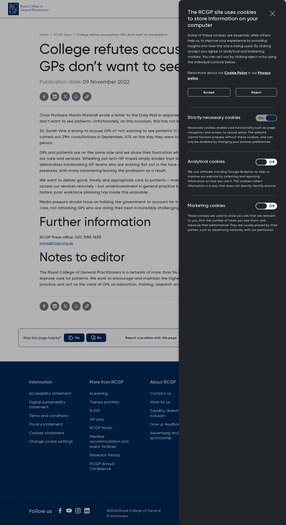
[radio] (74, 337)
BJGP (95, 410)
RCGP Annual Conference (102, 466)
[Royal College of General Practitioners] (28, 9)
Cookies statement (46, 432)
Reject (256, 92)
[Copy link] (86, 96)
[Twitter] (65, 96)
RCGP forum (101, 427)
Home (44, 34)
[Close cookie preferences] (272, 13)
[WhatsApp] (76, 96)
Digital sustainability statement (47, 404)
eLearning (99, 393)
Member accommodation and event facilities (109, 441)
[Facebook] (44, 96)
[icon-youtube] (69, 510)
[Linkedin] (54, 96)
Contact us (160, 393)
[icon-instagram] (78, 510)
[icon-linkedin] (87, 510)
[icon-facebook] (60, 510)
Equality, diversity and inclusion (169, 413)
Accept (208, 92)
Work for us (160, 402)
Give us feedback (166, 424)
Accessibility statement (50, 393)
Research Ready (105, 455)
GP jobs (97, 419)
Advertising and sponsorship (164, 435)
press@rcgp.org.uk (56, 243)
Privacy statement (46, 424)
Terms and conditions (48, 415)
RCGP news (63, 34)
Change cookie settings (51, 441)
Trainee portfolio (104, 402)
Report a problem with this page (151, 338)
